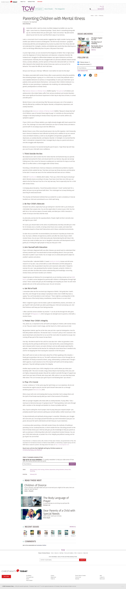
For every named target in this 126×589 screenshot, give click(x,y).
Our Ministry (28, 575)
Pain (69, 469)
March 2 (66, 535)
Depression (52, 469)
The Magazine (60, 9)
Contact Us (79, 553)
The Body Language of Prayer (56, 499)
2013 (96, 15)
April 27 (39, 535)
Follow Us (53, 578)
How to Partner (29, 580)
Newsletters (31, 1)
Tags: (24, 469)
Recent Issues (32, 527)
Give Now (39, 1)
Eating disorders (60, 469)
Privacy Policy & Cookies (80, 575)
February (101, 15)
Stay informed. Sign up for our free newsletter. (63, 556)
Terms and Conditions (68, 553)
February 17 (73, 535)
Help (101, 575)
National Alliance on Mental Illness (36, 91)
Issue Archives (85, 34)
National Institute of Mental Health (43, 111)
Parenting (32, 471)
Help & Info (85, 553)
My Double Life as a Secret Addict (97, 47)
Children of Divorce (35, 485)
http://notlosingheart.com (62, 445)
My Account (102, 578)
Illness (66, 469)
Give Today (6, 576)
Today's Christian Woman (44, 553)
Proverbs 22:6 (32, 177)
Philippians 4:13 (36, 314)
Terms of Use (78, 577)
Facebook (39, 545)
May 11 (32, 535)
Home (92, 15)
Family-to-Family (55, 261)
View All (93, 49)
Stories (27, 578)
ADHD (31, 469)
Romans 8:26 (37, 390)
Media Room (53, 577)
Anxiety (35, 469)
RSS (75, 553)
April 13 (45, 535)
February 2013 (33, 474)
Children (47, 469)
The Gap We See (29, 577)
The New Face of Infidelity (96, 43)
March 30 (53, 535)
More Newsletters (83, 70)
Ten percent (60, 91)
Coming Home (84, 64)
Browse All (73, 526)
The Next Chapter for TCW (96, 39)
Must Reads (48, 9)
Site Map (61, 553)
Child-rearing (40, 469)
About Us (22, 1)
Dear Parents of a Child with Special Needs (59, 512)
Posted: (25, 474)
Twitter (44, 545)
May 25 (25, 535)
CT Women (83, 62)
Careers (52, 575)
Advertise (77, 578)
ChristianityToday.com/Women (32, 450)
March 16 (59, 535)
